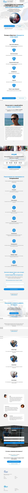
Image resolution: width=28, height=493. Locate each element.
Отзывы (15, 478)
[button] (19, 26)
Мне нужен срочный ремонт (14, 289)
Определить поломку (17, 489)
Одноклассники (5, 478)
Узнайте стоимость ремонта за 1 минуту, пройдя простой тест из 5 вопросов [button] (9, 28)
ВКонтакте (5, 477)
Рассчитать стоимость (6, 490)
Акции (4, 476)
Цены (4, 488)
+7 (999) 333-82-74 (14, 455)
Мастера (15, 476)
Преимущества (16, 477)
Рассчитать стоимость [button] (14, 313)
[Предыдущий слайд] (1, 126)
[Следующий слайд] (26, 126)
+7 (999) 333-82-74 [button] (21, 0)
